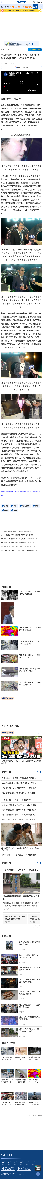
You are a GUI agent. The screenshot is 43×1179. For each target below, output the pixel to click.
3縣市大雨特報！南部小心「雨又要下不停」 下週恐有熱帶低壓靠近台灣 (34, 1081)
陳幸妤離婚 (27, 6)
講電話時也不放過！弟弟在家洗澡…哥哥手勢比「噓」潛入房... (20, 849)
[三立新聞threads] (33, 1162)
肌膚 (3, 108)
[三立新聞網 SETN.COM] (2, 6)
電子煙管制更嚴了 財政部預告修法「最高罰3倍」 (20, 1081)
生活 (35, 6)
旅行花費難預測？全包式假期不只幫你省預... (20, 539)
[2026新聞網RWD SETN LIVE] (2, 2)
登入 (40, 2)
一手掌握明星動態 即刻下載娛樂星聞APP (18, 535)
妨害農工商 (33, 870)
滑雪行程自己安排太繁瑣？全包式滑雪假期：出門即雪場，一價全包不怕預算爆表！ (7, 1081)
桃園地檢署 (9, 870)
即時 (7, 6)
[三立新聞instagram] (15, 1162)
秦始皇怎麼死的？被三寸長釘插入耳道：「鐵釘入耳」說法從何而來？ (34, 1103)
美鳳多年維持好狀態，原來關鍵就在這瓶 (18, 543)
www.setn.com (20, 1174)
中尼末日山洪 (15, 6)
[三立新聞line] (21, 1162)
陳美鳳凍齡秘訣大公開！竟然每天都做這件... (20, 550)
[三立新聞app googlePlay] (24, 1169)
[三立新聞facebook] (9, 1162)
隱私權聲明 (5, 1174)
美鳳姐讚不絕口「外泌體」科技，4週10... (19, 546)
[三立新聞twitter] (27, 1162)
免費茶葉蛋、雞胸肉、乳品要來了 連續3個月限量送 (34, 1058)
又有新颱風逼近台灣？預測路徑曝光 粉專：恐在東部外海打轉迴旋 (7, 1058)
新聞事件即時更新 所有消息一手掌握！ (18, 531)
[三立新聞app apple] (8, 1169)
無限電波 (20, 118)
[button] (34, 2)
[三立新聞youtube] (3, 1162)
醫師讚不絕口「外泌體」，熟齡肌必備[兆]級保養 (20, 1058)
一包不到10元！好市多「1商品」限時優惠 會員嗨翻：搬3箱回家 (7, 1103)
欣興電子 (21, 870)
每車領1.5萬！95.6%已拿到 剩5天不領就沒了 (20, 1103)
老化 (15, 108)
